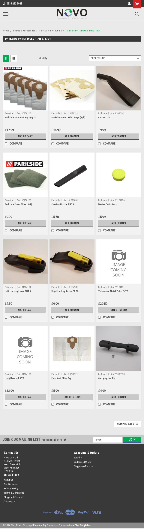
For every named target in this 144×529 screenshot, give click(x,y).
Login (77, 462)
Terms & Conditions (14, 493)
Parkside (9, 113)
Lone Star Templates (80, 525)
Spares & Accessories (24, 31)
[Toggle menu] (5, 14)
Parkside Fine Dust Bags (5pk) (20, 117)
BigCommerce (50, 525)
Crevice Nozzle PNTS (62, 204)
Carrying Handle (106, 378)
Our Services (10, 484)
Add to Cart (25, 136)
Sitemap (27, 525)
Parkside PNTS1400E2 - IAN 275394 (83, 31)
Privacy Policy (11, 488)
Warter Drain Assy (107, 204)
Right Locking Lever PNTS (64, 291)
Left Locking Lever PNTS (18, 291)
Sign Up (87, 462)
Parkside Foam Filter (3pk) (18, 204)
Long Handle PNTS (14, 378)
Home (6, 31)
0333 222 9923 (14, 3)
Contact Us (10, 501)
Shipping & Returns (83, 466)
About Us (8, 480)
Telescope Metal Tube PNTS (113, 291)
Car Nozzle (104, 117)
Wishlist (78, 457)
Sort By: (43, 58)
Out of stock (118, 309)
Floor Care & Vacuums (50, 31)
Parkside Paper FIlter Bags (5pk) (68, 117)
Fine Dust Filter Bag (61, 378)
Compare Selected (127, 424)
